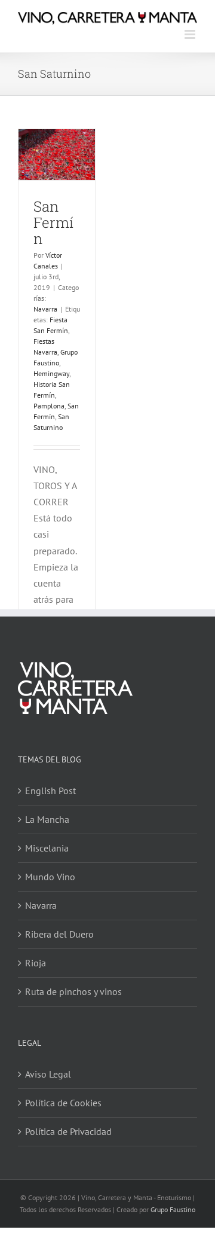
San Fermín (53, 222)
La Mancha (47, 819)
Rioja (35, 963)
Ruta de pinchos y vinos (73, 991)
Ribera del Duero (59, 934)
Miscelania (47, 848)
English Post (50, 791)
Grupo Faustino (172, 1209)
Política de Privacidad (68, 1131)
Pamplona (48, 405)
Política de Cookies (63, 1103)
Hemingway (51, 373)
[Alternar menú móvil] (191, 34)
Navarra (45, 308)
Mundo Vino (50, 877)
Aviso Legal (48, 1074)
